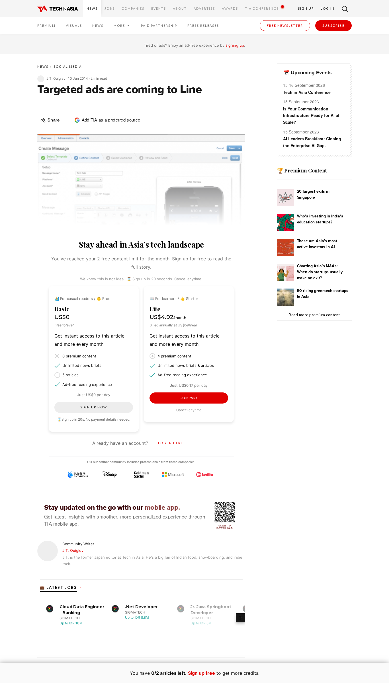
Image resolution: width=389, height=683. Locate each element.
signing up (235, 45)
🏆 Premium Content (302, 170)
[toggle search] (345, 8)
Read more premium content (314, 314)
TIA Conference (262, 8)
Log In (328, 8)
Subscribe (333, 25)
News (92, 8)
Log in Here (170, 443)
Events (158, 8)
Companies (133, 8)
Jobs (110, 8)
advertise (204, 8)
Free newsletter (285, 25)
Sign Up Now (93, 407)
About (180, 8)
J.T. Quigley (72, 550)
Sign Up (306, 8)
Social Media (68, 66)
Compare (188, 398)
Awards (230, 8)
